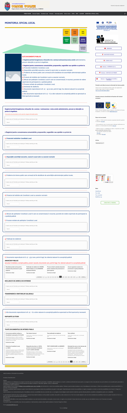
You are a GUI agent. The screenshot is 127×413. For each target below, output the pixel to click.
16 (74, 276)
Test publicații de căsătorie (54, 333)
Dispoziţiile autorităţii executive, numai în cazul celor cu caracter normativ (48, 70)
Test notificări (71, 333)
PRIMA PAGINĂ (27, 13)
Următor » (84, 276)
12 (63, 276)
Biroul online (67, 13)
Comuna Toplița (36, 13)
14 (68, 276)
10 (57, 276)
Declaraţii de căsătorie (31, 87)
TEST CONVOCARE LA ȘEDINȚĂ (55, 346)
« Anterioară (39, 276)
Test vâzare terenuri (31, 333)
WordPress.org (98, 197)
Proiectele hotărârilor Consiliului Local (36, 68)
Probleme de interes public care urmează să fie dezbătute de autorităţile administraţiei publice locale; (39, 175)
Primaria (51, 13)
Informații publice (59, 13)
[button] (125, 14)
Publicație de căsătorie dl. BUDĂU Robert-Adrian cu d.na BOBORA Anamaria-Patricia (35, 268)
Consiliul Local (44, 13)
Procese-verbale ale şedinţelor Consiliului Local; (39, 84)
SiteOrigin (65, 408)
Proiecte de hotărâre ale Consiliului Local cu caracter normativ (44, 77)
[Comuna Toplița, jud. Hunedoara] (26, 6)
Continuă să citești (10, 272)
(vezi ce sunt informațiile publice (102, 90)
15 (71, 276)
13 (65, 276)
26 (79, 276)
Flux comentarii (98, 195)
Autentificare (98, 191)
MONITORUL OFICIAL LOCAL (92, 13)
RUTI (77, 13)
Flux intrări (97, 193)
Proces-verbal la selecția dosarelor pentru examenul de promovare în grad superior (56, 268)
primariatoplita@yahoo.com (12, 404)
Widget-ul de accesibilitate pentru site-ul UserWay (29, 386)
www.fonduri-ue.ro (113, 111)
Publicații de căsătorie (14, 239)
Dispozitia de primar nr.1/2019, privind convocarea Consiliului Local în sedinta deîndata (34, 347)
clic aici (103, 121)
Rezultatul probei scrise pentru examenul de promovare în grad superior (14, 268)
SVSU (73, 13)
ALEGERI (82, 13)
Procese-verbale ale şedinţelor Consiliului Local (21, 220)
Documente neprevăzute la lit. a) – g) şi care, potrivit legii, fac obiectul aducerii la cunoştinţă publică (39, 257)
